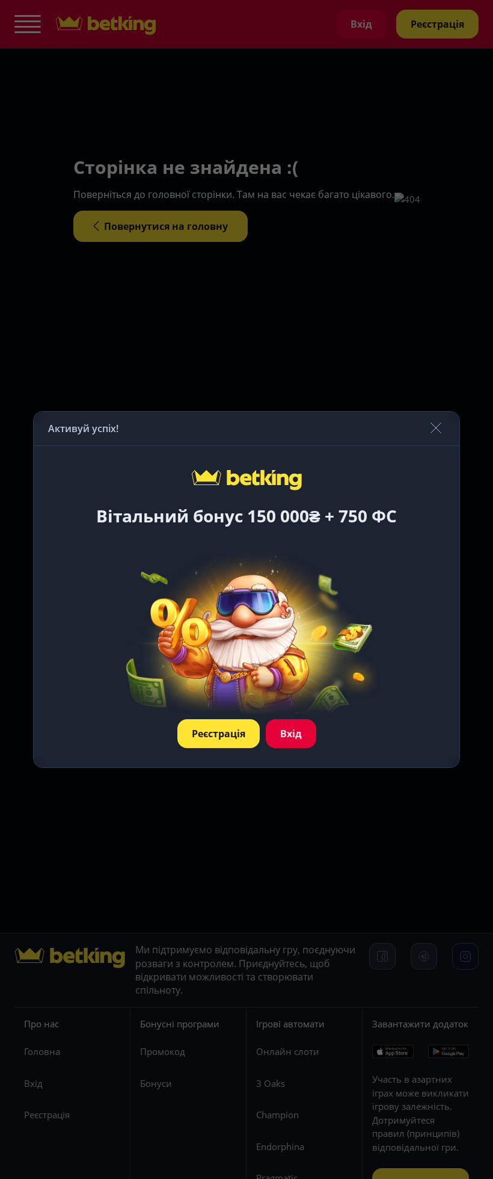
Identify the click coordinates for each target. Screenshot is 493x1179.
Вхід (291, 733)
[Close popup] (436, 429)
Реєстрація (218, 733)
